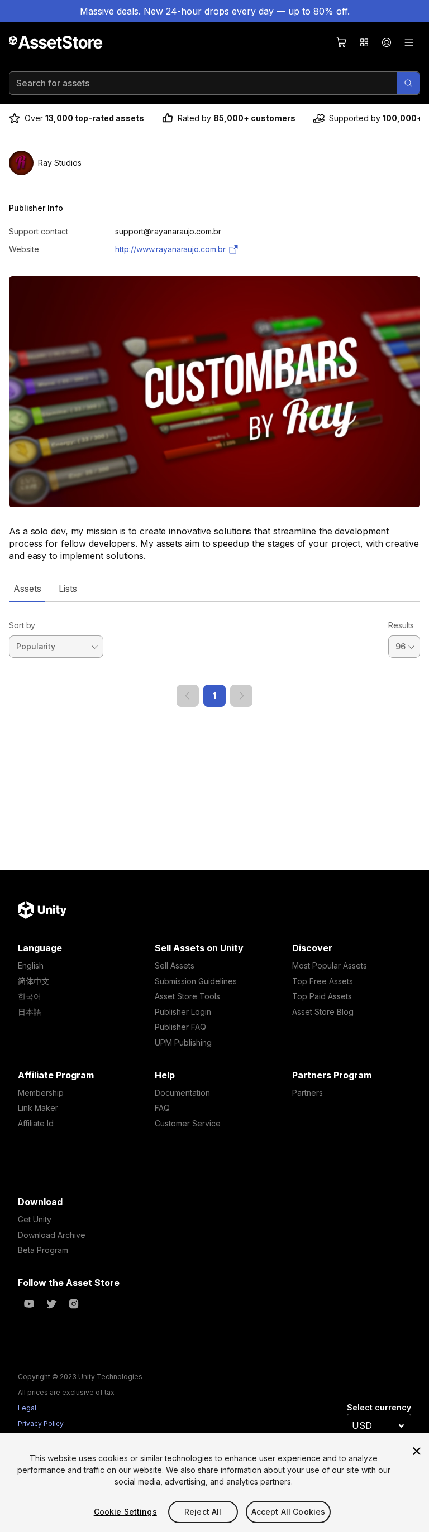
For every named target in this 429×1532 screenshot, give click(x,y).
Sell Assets (174, 965)
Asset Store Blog (323, 1011)
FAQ (162, 1107)
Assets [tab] (27, 588)
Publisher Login (183, 1011)
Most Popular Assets (329, 965)
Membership (41, 1092)
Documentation (182, 1092)
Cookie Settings (125, 1511)
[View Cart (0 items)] (342, 42)
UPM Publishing (183, 1042)
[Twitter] (51, 1304)
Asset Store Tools (187, 996)
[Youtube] (29, 1304)
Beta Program (43, 1250)
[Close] (416, 1451)
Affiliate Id (36, 1123)
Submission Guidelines (196, 981)
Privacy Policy (41, 1423)
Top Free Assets (322, 981)
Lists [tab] (68, 588)
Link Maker (38, 1107)
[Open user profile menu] (386, 42)
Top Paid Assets (322, 996)
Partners (307, 1092)
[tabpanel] (214, 654)
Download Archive (51, 1235)
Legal (27, 1408)
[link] (188, 696)
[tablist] (214, 588)
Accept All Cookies (288, 1511)
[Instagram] (74, 1304)
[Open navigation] (409, 42)
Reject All (202, 1511)
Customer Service (188, 1123)
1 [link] (214, 695)
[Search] (408, 83)
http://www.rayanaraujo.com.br (170, 249)
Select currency (379, 1407)
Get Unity (34, 1219)
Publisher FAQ (180, 1027)
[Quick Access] (364, 42)
